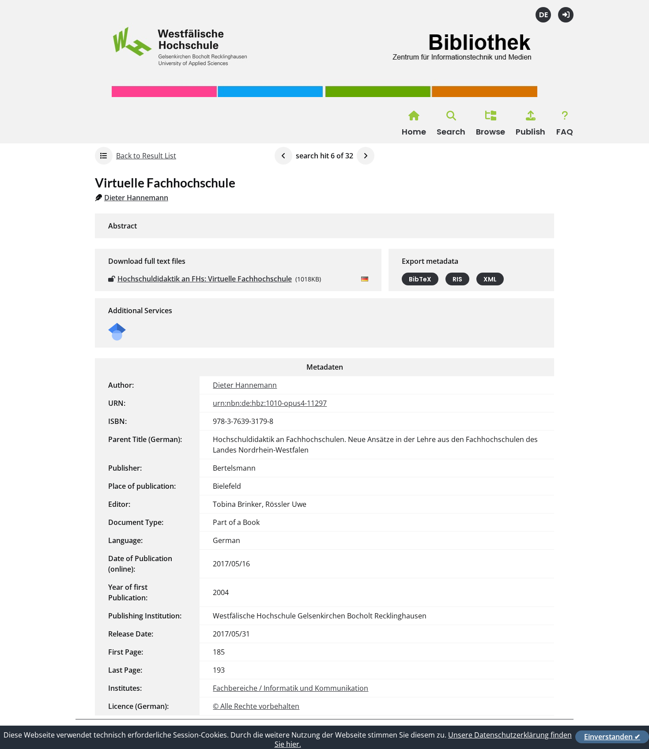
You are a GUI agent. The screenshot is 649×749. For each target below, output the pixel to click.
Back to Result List (146, 156)
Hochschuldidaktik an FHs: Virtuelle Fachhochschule (204, 279)
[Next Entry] (365, 156)
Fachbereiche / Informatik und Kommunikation (290, 688)
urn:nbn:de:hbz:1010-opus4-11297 (270, 403)
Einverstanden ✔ (612, 737)
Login (566, 14)
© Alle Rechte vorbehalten (256, 706)
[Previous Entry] (283, 156)
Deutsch (543, 14)
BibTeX (420, 279)
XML (490, 279)
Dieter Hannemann (136, 197)
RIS (457, 279)
